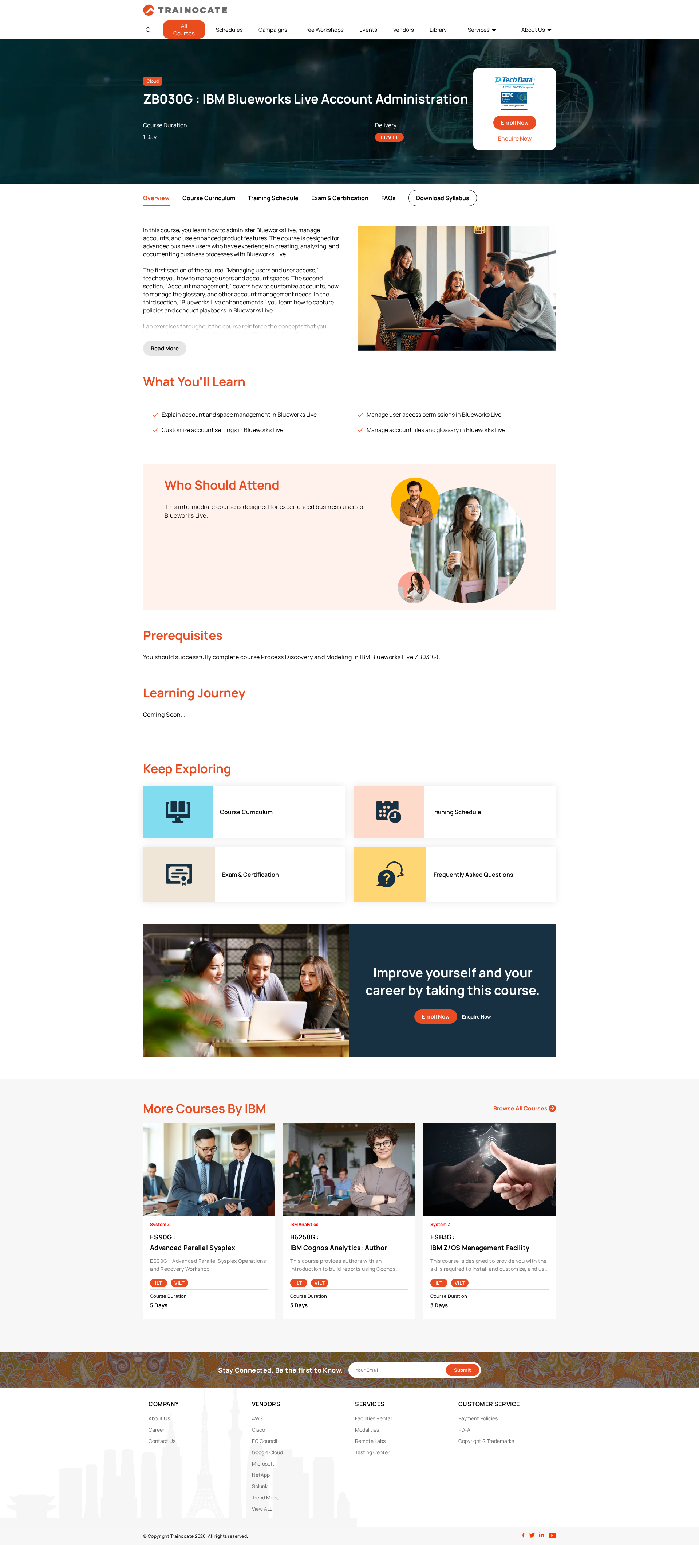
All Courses (184, 29)
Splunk (260, 1486)
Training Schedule (273, 198)
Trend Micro (265, 1497)
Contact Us (162, 1440)
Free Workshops (323, 30)
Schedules (229, 30)
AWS (257, 1418)
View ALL (262, 1508)
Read (165, 348)
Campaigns (272, 30)
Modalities (367, 1429)
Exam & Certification (339, 198)
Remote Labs (370, 1440)
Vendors (403, 30)
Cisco (258, 1429)
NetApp (261, 1474)
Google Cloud (267, 1452)
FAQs (388, 198)
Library (438, 30)
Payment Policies (478, 1418)
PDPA (464, 1429)
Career (157, 1429)
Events (368, 30)
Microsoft (263, 1463)
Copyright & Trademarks (486, 1440)
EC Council (264, 1440)
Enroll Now (515, 123)
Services (479, 30)
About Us (533, 30)
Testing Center (372, 1452)
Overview (156, 198)
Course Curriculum (208, 198)
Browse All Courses (521, 1108)
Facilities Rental (373, 1418)
